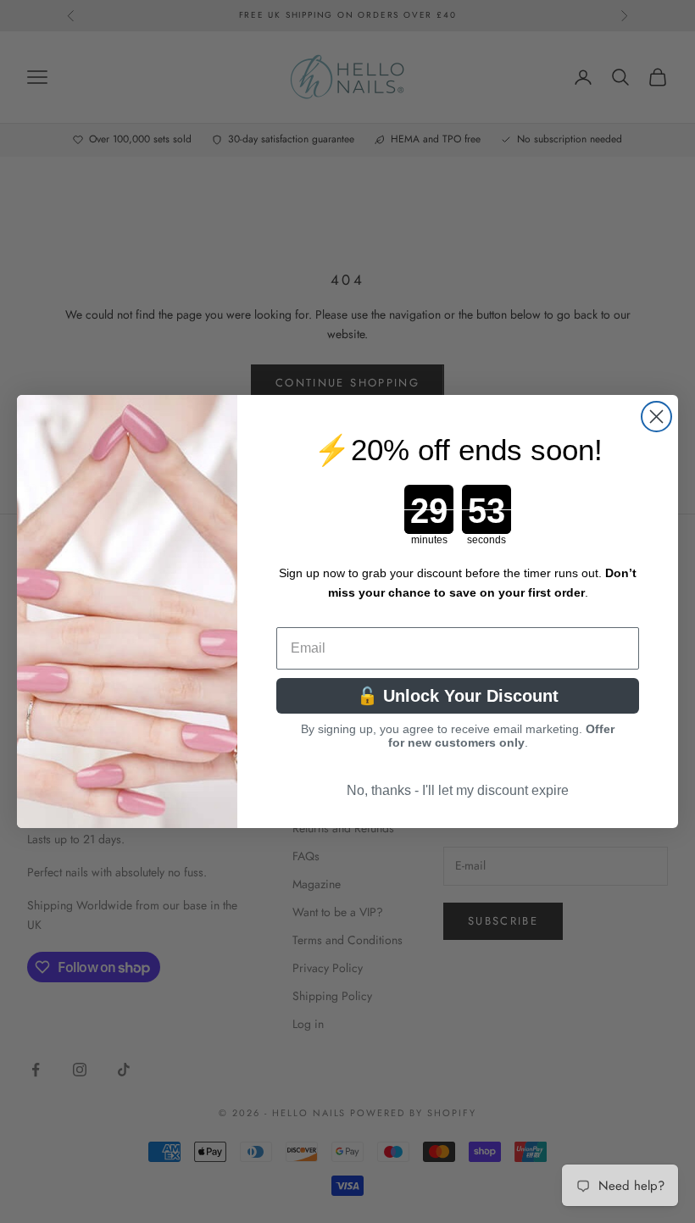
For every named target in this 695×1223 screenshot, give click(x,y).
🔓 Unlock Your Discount (458, 696)
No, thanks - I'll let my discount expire (458, 790)
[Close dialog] (656, 416)
